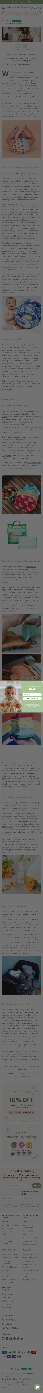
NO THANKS (32, 701)
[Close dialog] (42, 682)
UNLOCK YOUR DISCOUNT (32, 698)
